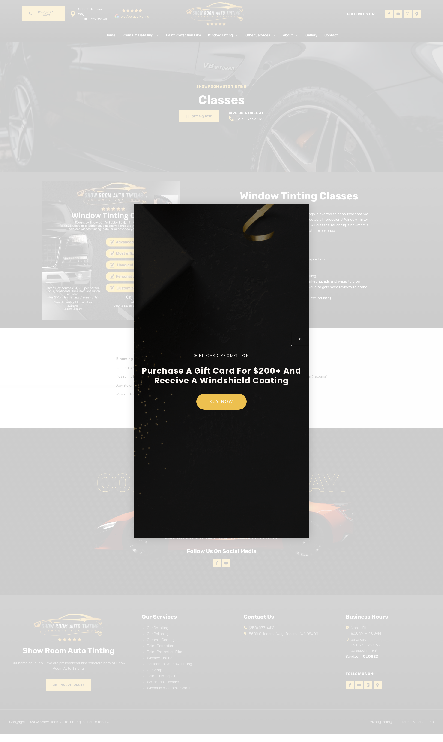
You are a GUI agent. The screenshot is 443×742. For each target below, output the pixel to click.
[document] (221, 371)
